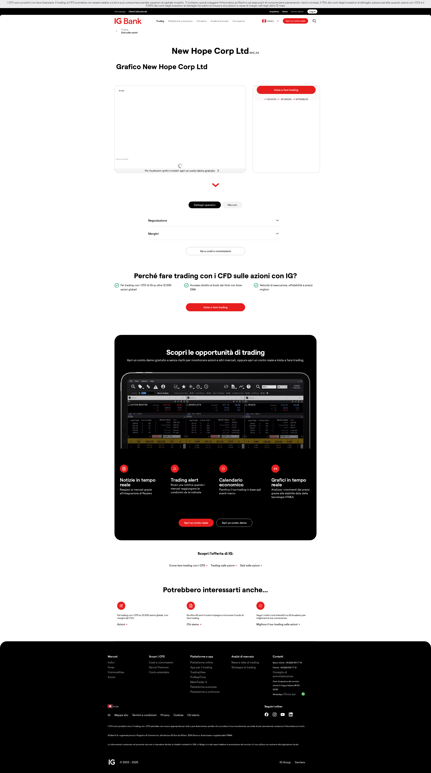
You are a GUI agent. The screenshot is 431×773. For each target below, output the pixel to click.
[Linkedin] (291, 714)
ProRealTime (198, 677)
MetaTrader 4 (198, 681)
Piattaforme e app (201, 656)
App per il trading (201, 667)
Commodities (116, 672)
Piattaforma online (201, 662)
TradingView (198, 672)
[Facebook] (266, 714)
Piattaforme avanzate (203, 686)
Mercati (232, 204)
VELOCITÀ (271, 99)
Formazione (239, 21)
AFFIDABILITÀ (302, 99)
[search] (314, 21)
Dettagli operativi (205, 204)
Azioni (111, 677)
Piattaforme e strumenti (180, 21)
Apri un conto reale (295, 20)
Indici (111, 662)
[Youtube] (283, 714)
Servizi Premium (159, 667)
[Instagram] (275, 714)
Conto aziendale (159, 672)
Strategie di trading (243, 667)
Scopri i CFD (157, 656)
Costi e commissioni (161, 662)
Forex (111, 667)
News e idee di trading (245, 662)
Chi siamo (202, 21)
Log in (312, 11)
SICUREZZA (286, 99)
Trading (160, 21)
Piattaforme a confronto (205, 691)
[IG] (128, 21)
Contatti (278, 656)
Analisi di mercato (220, 21)
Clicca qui (289, 694)
